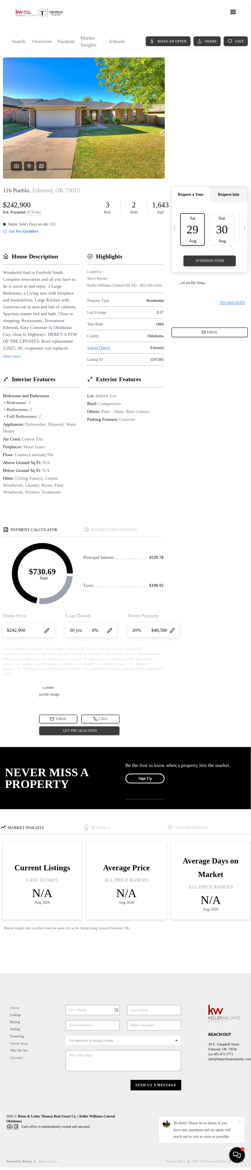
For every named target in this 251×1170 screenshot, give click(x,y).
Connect (16, 1058)
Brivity (27, 1161)
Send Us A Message (155, 1085)
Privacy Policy (176, 1161)
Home (14, 1008)
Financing (17, 1036)
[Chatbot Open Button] (237, 1155)
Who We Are (19, 1050)
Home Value (19, 1043)
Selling (15, 1029)
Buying (15, 1022)
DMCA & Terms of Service (209, 1161)
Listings (15, 1015)
